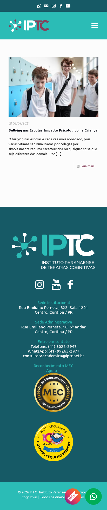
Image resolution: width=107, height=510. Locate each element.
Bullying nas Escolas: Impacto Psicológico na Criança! (53, 130)
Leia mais (88, 166)
